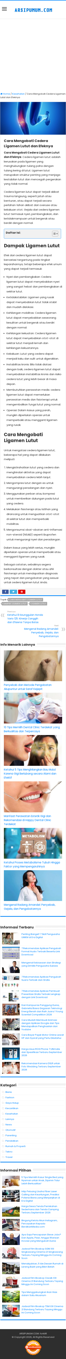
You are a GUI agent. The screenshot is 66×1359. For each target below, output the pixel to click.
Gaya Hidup (12, 1103)
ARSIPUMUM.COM (29, 1333)
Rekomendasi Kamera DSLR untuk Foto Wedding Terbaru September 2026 (41, 1066)
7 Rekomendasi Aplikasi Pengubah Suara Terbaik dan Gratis (41, 978)
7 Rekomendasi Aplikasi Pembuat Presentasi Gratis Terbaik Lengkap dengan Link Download (40, 994)
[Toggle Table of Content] (53, 234)
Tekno (8, 1151)
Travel (8, 1157)
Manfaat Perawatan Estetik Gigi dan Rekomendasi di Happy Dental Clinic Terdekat (27, 820)
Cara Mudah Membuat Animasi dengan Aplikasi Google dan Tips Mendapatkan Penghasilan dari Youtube (40, 1024)
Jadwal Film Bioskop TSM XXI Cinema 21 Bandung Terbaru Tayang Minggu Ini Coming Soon (42, 1309)
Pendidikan (11, 1140)
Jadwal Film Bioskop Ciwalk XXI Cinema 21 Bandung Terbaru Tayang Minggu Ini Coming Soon (42, 1281)
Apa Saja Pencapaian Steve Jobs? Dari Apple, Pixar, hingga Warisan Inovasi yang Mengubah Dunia (41, 1238)
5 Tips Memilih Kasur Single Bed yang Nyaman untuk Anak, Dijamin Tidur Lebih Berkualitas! (42, 1180)
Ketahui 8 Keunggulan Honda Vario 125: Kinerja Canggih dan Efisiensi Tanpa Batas (25, 617)
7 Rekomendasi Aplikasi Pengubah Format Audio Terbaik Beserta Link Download (41, 951)
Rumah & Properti (15, 1146)
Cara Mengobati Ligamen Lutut (26, 599)
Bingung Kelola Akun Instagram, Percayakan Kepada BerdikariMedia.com (39, 1223)
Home (6, 93)
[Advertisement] (33, 56)
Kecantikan (11, 1108)
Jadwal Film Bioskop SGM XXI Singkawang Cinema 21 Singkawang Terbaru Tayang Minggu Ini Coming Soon (42, 1253)
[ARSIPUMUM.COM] (33, 9)
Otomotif (10, 1130)
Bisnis (8, 1092)
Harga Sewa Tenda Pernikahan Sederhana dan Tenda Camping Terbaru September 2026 (40, 1209)
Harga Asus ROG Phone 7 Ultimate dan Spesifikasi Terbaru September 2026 (41, 1052)
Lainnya (9, 1119)
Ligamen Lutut (38, 603)
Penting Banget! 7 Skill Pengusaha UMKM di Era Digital (40, 935)
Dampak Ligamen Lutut (14, 603)
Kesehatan (18, 93)
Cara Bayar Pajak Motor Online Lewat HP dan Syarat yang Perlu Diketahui (42, 1036)
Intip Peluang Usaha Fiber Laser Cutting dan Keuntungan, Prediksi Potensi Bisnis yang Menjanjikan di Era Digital (40, 1196)
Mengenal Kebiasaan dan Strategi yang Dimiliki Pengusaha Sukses (41, 964)
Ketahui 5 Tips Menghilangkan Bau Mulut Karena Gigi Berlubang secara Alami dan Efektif (30, 773)
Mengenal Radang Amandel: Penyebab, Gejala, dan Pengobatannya (41, 631)
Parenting (11, 1135)
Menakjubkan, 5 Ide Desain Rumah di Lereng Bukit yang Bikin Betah (42, 1265)
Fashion (9, 1097)
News (8, 1124)
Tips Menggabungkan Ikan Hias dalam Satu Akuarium (39, 1293)
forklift (43, 1333)
